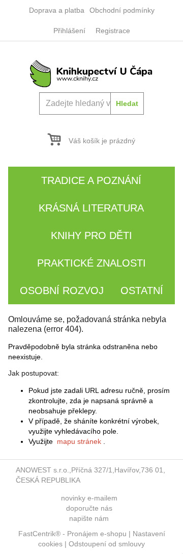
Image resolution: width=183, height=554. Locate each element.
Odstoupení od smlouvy (107, 544)
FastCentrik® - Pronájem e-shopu (72, 534)
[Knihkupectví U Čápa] (91, 73)
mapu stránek (79, 441)
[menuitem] (56, 10)
